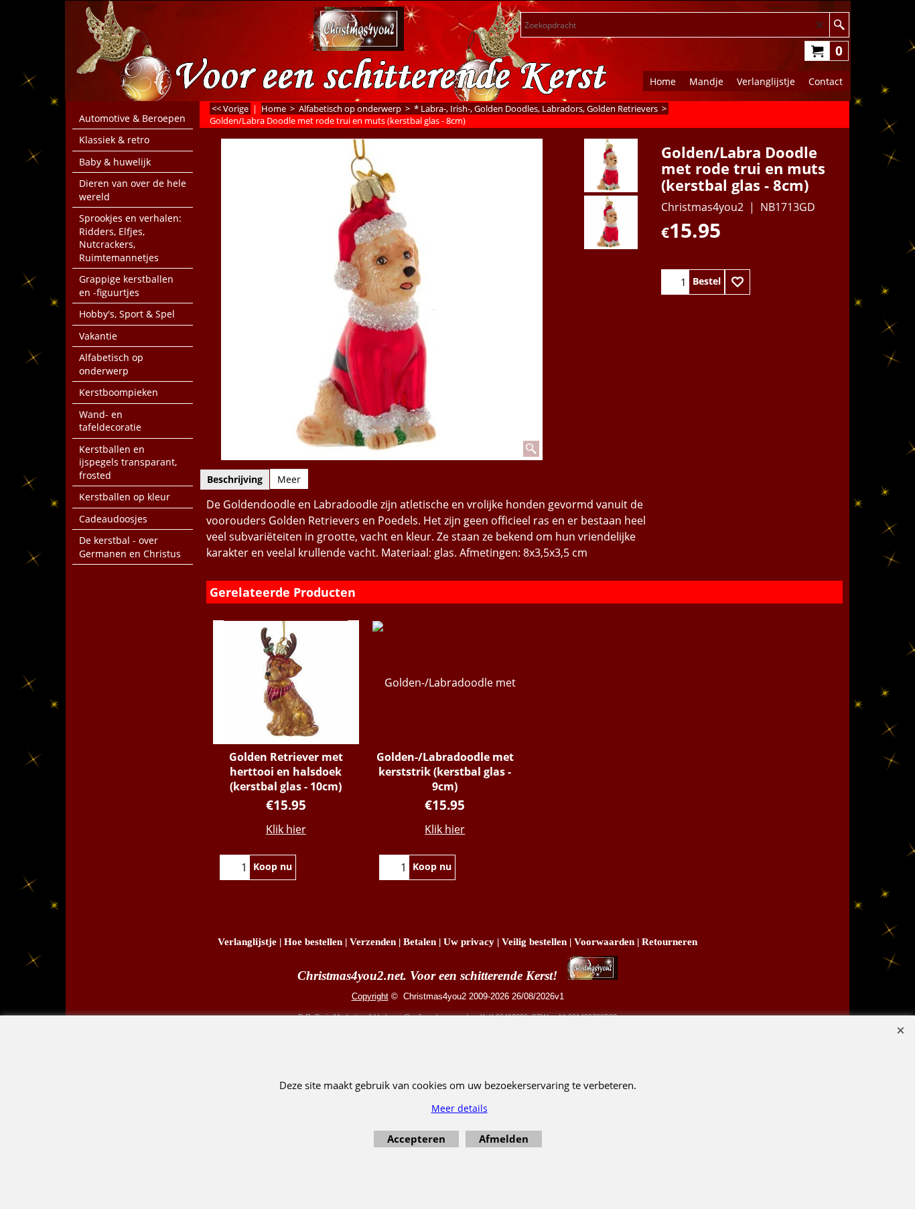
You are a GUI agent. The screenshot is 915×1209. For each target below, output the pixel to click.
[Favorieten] (737, 282)
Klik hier (286, 829)
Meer (289, 479)
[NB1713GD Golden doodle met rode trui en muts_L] (610, 222)
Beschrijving (235, 479)
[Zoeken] (839, 25)
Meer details (459, 1108)
